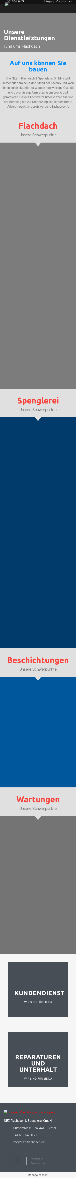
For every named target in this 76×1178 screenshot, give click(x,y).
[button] (17, 1160)
